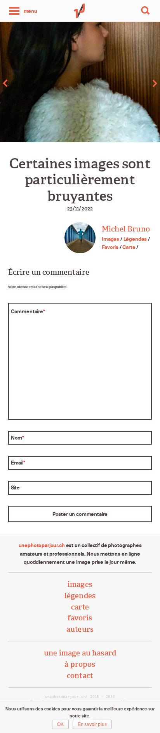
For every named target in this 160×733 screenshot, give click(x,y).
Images (110, 239)
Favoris (110, 247)
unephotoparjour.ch (42, 545)
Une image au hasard (80, 653)
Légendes (135, 239)
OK (60, 724)
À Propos (79, 664)
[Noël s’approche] (120, 83)
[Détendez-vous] (40, 83)
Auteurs (80, 629)
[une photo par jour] (80, 11)
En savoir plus (92, 724)
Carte (128, 247)
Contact (80, 675)
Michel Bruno (126, 229)
